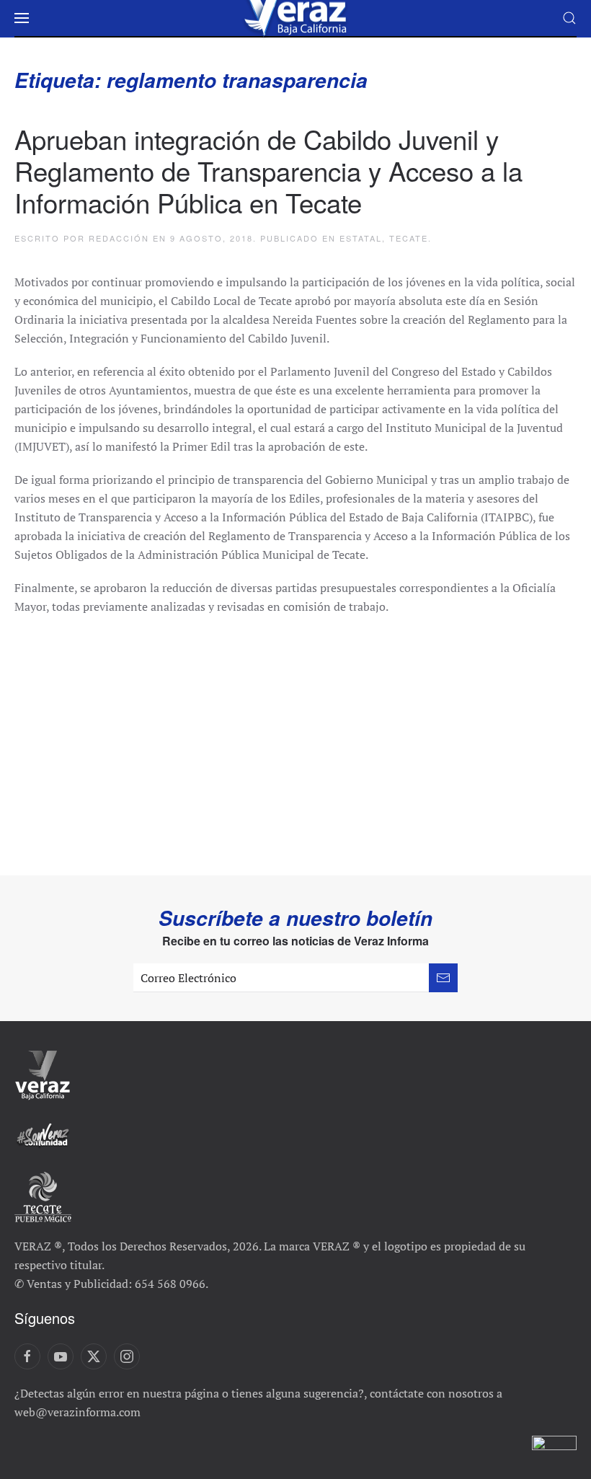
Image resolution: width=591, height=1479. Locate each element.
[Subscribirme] (443, 977)
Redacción (119, 238)
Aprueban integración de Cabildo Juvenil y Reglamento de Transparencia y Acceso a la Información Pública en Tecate (268, 170)
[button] (21, 18)
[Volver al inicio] (295, 18)
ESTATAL (360, 238)
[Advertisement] (295, 738)
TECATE (408, 238)
